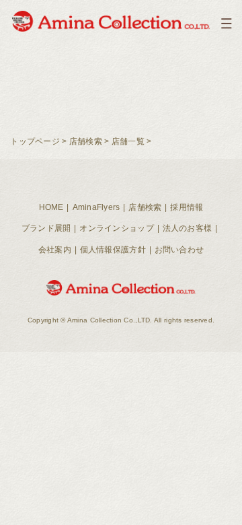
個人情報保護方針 (113, 249)
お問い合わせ (179, 249)
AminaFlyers (96, 207)
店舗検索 (85, 141)
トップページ (35, 141)
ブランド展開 (46, 228)
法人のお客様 (187, 228)
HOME (51, 207)
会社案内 (54, 249)
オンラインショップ (116, 228)
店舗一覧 (128, 141)
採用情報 (186, 207)
